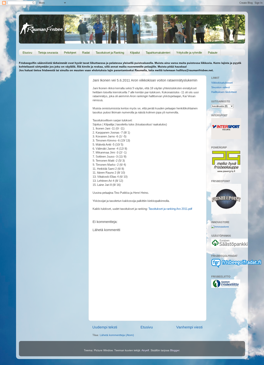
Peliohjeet (70, 52)
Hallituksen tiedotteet (224, 92)
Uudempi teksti (104, 327)
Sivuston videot (220, 87)
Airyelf (145, 350)
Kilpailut (135, 52)
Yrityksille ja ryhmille (189, 52)
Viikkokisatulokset (222, 82)
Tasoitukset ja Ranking (110, 52)
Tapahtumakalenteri (158, 52)
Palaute (212, 52)
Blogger (174, 350)
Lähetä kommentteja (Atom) (117, 335)
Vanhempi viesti (189, 327)
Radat (86, 52)
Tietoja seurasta (48, 52)
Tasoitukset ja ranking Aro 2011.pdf (170, 208)
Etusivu (27, 52)
